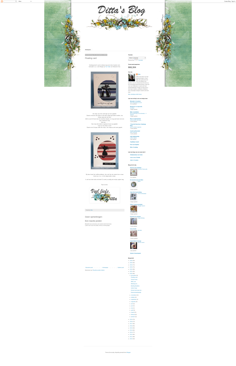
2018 (131, 321)
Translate (140, 60)
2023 (131, 267)
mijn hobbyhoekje (134, 136)
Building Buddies (135, 286)
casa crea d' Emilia (135, 157)
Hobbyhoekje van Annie (136, 154)
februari (133, 314)
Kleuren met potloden (135, 167)
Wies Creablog (134, 147)
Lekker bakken (133, 137)
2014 (131, 330)
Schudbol (132, 108)
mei (132, 308)
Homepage (105, 267)
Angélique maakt (134, 142)
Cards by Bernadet (135, 131)
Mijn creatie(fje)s (134, 112)
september (134, 299)
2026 (131, 260)
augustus (133, 301)
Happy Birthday (141, 218)
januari (133, 316)
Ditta (139, 74)
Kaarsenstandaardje (136, 292)
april (132, 310)
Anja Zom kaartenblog (136, 192)
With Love (133, 281)
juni (132, 306)
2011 (131, 336)
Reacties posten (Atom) (98, 270)
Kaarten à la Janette (135, 216)
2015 (131, 328)
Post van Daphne (134, 144)
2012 (131, 334)
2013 (131, 332)
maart (132, 312)
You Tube (107, 66)
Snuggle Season (141, 205)
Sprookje (140, 230)
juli (132, 303)
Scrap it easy (134, 279)
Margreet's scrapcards (136, 106)
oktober (133, 297)
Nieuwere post (89, 267)
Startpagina (88, 49)
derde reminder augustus (135, 127)
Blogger (129, 352)
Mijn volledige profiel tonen (135, 94)
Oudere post (121, 267)
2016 (131, 326)
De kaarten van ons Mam (136, 180)
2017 (131, 323)
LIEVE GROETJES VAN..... (136, 120)
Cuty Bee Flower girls (142, 169)
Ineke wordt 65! (133, 132)
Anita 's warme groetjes (136, 204)
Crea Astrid (133, 229)
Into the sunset (141, 242)
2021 (131, 271)
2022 (131, 269)
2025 (131, 262)
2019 (131, 319)
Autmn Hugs (134, 288)
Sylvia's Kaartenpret (135, 253)
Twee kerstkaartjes (142, 193)
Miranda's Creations (135, 101)
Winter (139, 181)
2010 (131, 338)
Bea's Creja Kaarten (135, 118)
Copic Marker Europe (135, 241)
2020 (131, 273)
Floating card (134, 277)
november (133, 295)
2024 (131, 265)
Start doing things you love (136, 102)
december (133, 275)
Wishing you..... (134, 283)
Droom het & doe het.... (136, 290)
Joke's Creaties (134, 160)
